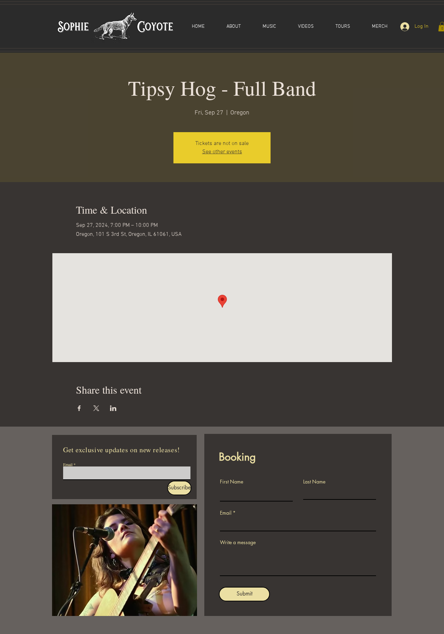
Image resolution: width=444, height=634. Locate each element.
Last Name (314, 481)
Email (67, 464)
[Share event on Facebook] (79, 408)
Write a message (238, 542)
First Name (231, 481)
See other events (222, 151)
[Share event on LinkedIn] (113, 408)
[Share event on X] (96, 408)
